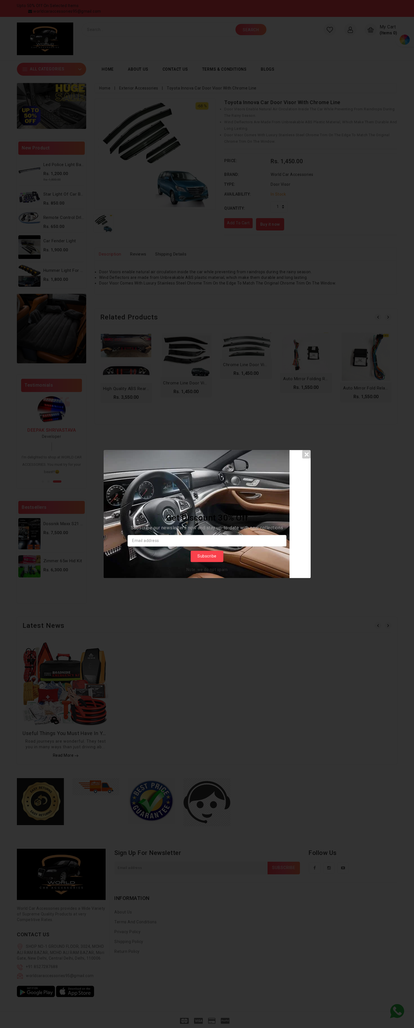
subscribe (207, 556)
